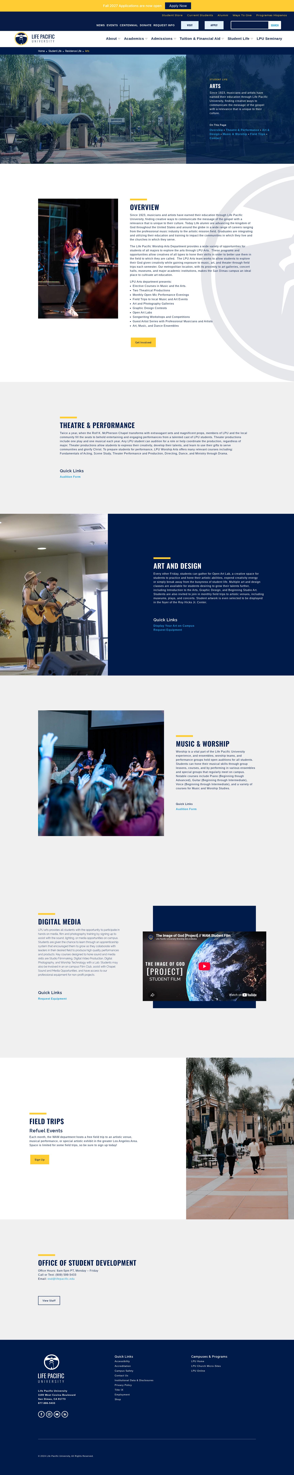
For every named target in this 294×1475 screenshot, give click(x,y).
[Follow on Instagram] (49, 1414)
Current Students (200, 15)
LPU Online (198, 1370)
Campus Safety (124, 1370)
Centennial (129, 25)
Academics (134, 38)
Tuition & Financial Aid (200, 38)
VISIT (190, 25)
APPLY (214, 25)
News (100, 25)
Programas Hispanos (271, 15)
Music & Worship (235, 134)
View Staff (49, 1300)
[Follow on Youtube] (57, 1414)
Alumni (223, 15)
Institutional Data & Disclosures (134, 1380)
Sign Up (40, 1159)
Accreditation (123, 1366)
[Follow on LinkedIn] (65, 1414)
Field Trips (257, 134)
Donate (146, 25)
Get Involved (143, 342)
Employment (122, 1394)
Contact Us (121, 1375)
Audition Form (70, 476)
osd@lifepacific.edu (61, 1278)
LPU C (206, 1366)
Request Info (164, 25)
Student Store (172, 15)
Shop (118, 1399)
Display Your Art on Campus (173, 625)
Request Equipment (167, 629)
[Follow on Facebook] (41, 1414)
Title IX (119, 1389)
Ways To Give (242, 15)
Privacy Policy (123, 1385)
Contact (215, 138)
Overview (216, 130)
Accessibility (122, 1361)
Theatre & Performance (242, 130)
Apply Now (178, 6)
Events (112, 25)
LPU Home (197, 1361)
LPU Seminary (269, 38)
